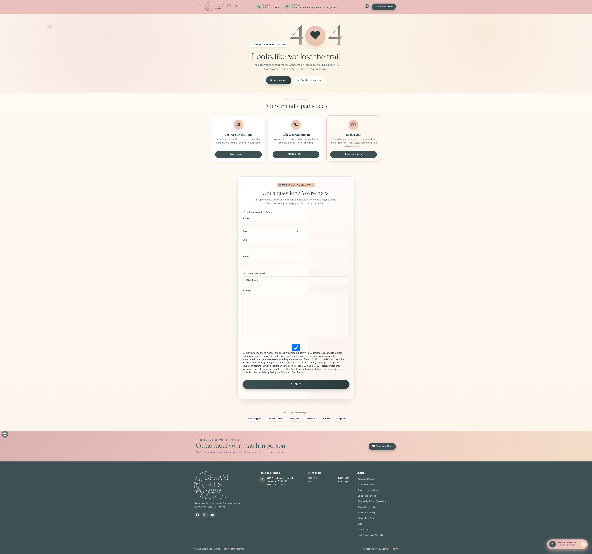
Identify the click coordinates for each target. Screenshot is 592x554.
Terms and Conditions (292, 372)
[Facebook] (197, 515)
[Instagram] (205, 515)
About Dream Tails (367, 507)
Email (246, 240)
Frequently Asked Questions (372, 501)
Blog (360, 524)
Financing (326, 419)
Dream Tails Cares (367, 518)
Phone (247, 257)
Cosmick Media (388, 549)
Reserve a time (352, 154)
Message (247, 290)
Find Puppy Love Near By (370, 535)
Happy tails (294, 419)
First (245, 231)
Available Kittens (366, 484)
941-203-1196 (294, 154)
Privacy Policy (269, 372)
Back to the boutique (311, 80)
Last (299, 231)
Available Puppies (366, 479)
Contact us (310, 419)
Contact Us (363, 529)
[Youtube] (212, 515)
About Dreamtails (275, 419)
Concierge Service (367, 496)
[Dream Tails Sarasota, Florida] (221, 6)
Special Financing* (367, 513)
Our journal (341, 419)
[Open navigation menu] (199, 6)
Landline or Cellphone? (254, 274)
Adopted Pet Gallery (368, 490)
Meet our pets (280, 80)
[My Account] (366, 6)
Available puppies (253, 419)
